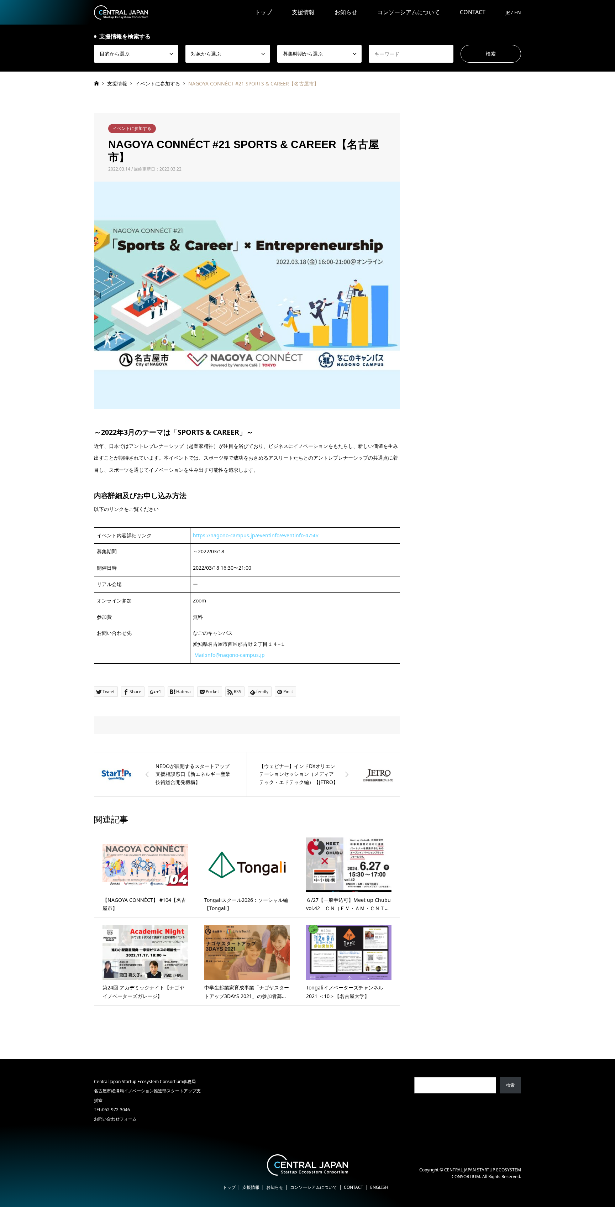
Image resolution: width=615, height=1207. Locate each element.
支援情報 (303, 12)
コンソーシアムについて (408, 12)
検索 (510, 1085)
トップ (263, 12)
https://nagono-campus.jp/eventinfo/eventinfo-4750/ (256, 535)
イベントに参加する (132, 128)
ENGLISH (379, 1187)
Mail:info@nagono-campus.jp (229, 655)
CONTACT (472, 12)
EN (517, 12)
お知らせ (346, 12)
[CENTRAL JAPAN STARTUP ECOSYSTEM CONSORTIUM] (121, 12)
